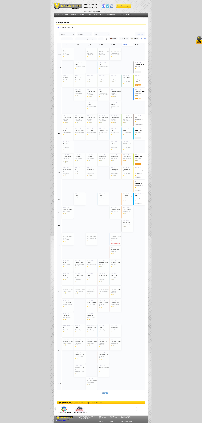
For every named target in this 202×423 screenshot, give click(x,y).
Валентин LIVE (113, 417)
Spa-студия (112, 418)
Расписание (74, 14)
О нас (57, 14)
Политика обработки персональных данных (126, 420)
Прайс (90, 14)
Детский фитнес (110, 14)
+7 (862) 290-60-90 (84, 418)
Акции (100, 420)
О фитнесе (112, 416)
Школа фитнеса (99, 14)
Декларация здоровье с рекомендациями (126, 418)
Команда (83, 14)
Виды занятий (102, 417)
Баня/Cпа (121, 14)
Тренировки (64, 14)
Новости (112, 420)
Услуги (100, 421)
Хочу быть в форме (123, 6)
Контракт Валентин (125, 416)
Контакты (129, 14)
